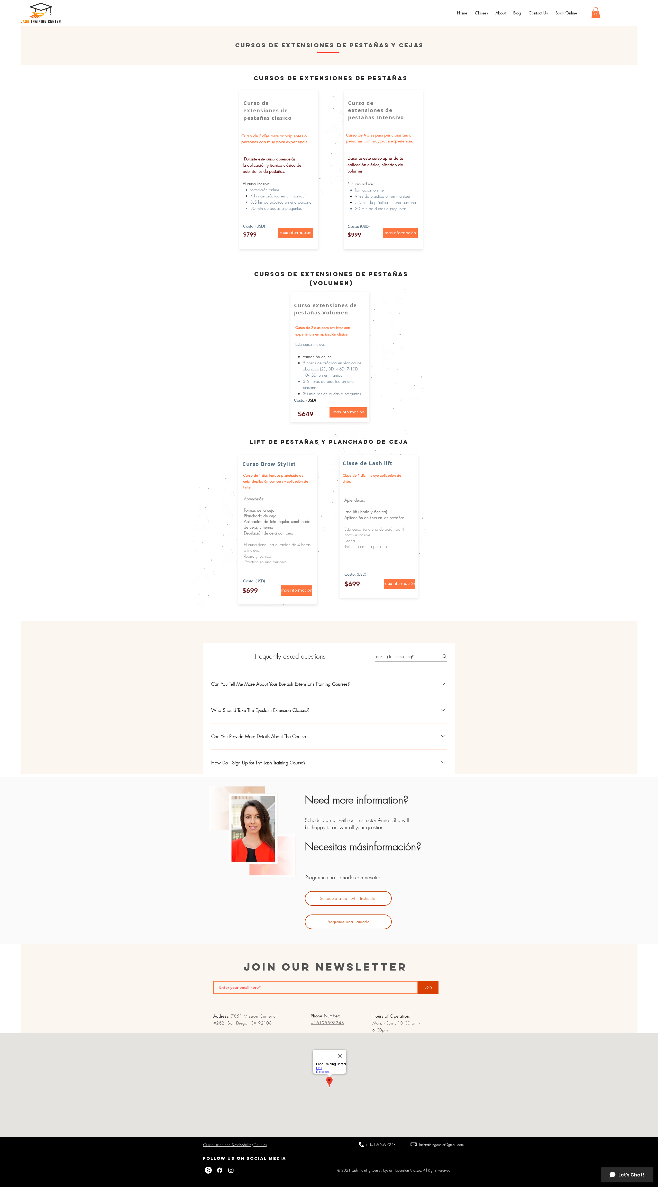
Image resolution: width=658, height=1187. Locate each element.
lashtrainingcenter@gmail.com (441, 1144)
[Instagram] (230, 1170)
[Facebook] (219, 1170)
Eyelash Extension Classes (402, 1170)
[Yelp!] (208, 1170)
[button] (595, 12)
